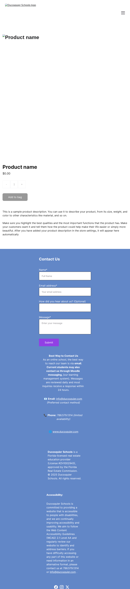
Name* (43, 269)
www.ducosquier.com (65, 431)
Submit (49, 342)
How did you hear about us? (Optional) (62, 301)
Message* (45, 317)
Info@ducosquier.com (63, 572)
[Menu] (123, 12)
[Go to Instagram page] (62, 587)
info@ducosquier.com (69, 398)
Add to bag (15, 197)
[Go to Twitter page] (67, 587)
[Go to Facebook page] (56, 587)
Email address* (48, 285)
